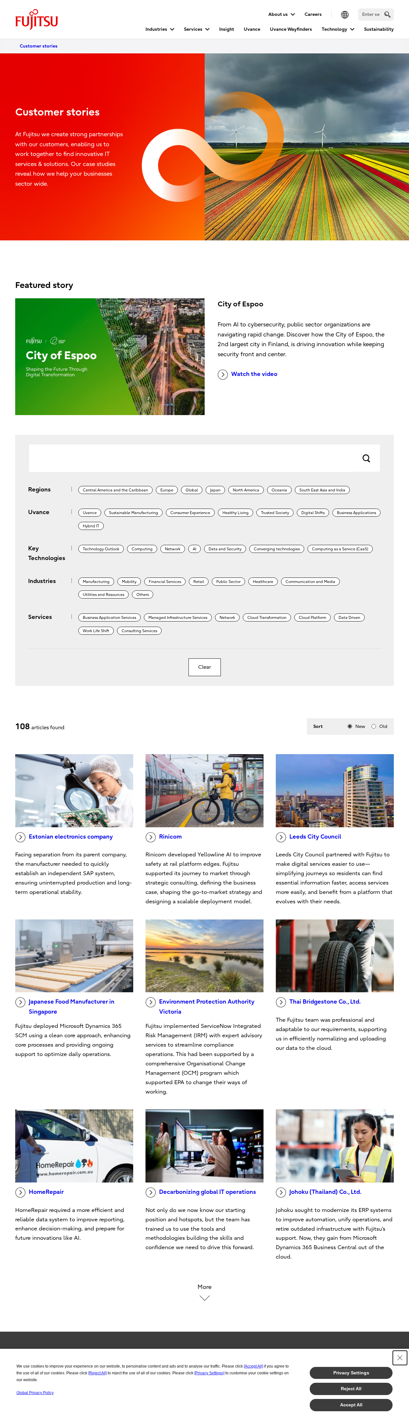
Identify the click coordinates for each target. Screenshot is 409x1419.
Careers (313, 14)
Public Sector (228, 581)
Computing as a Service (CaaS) (340, 549)
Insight (226, 29)
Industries (156, 29)
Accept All (351, 1404)
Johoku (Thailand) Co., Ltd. (325, 1192)
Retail (198, 581)
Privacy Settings (351, 1372)
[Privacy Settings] (209, 1373)
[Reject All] (97, 1373)
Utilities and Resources (103, 594)
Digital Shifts (313, 513)
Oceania (279, 490)
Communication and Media (310, 581)
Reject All (351, 1388)
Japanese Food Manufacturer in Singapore (71, 1006)
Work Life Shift (96, 631)
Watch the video (254, 374)
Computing (142, 549)
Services (193, 29)
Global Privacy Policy (35, 1393)
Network (172, 549)
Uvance (252, 29)
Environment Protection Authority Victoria (206, 1006)
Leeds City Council (315, 836)
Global (192, 490)
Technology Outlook (101, 549)
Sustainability (379, 29)
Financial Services (165, 581)
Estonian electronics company (71, 836)
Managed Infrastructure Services (177, 617)
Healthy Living (235, 513)
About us (278, 14)
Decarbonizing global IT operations (207, 1192)
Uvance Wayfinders (291, 29)
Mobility (129, 581)
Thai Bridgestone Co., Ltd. (325, 1001)
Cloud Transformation (266, 617)
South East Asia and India (322, 490)
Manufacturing (96, 581)
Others (142, 594)
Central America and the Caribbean (115, 490)
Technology (334, 29)
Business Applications (356, 513)
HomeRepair (46, 1192)
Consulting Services (139, 631)
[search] (387, 14)
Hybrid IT (91, 526)
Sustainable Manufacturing (133, 513)
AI (194, 549)
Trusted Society (275, 513)
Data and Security (225, 549)
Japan (215, 490)
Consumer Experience (190, 513)
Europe (166, 490)
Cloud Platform (312, 617)
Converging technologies (277, 549)
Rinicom (170, 836)
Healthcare (263, 581)
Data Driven (349, 617)
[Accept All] (253, 1366)
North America (246, 490)
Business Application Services (109, 617)
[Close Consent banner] (400, 1358)
